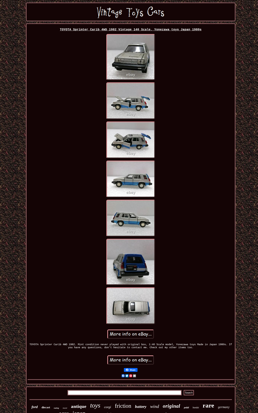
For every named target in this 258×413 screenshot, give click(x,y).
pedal (186, 407)
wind (154, 406)
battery (140, 406)
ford (35, 407)
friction (123, 406)
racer (65, 408)
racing (56, 408)
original (171, 406)
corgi (107, 407)
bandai (196, 407)
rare (208, 405)
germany (224, 407)
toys (95, 405)
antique (78, 406)
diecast (46, 407)
